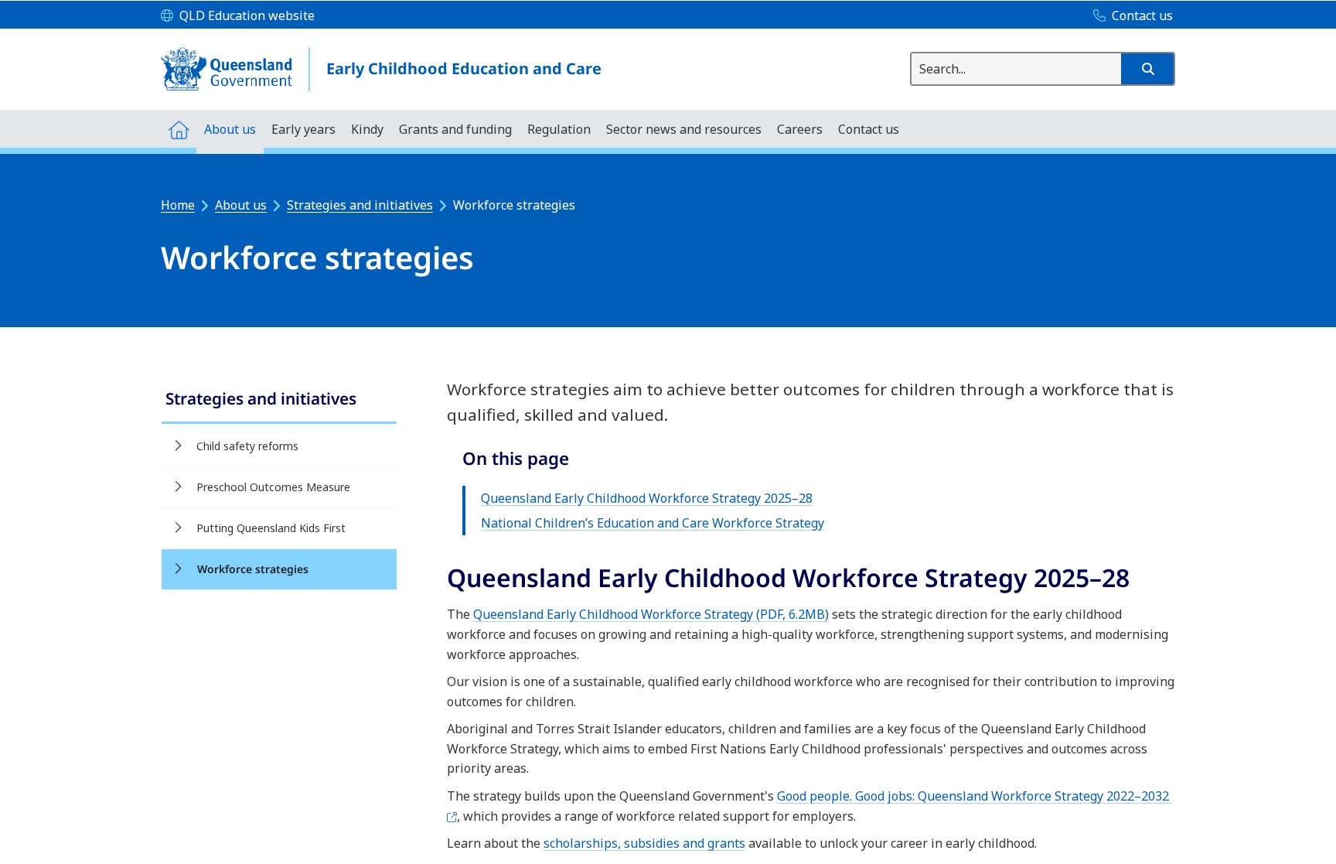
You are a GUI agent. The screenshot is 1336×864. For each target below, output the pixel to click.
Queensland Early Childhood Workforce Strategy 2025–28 (647, 498)
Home (178, 204)
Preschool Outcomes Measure (273, 487)
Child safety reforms (247, 446)
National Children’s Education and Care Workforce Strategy (652, 522)
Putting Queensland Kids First (271, 528)
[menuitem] (178, 129)
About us (241, 204)
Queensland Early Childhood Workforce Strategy (651, 614)
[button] (1147, 68)
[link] (279, 400)
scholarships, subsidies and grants (644, 843)
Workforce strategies (252, 569)
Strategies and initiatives (360, 204)
